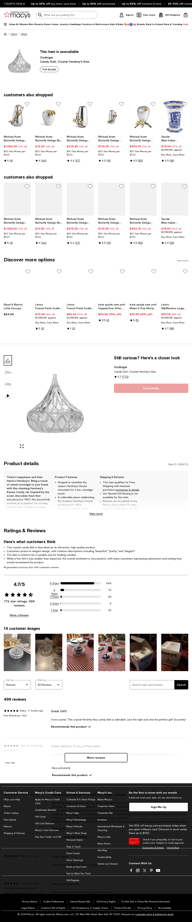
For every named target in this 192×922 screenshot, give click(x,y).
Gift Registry (72, 880)
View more (96, 513)
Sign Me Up (158, 807)
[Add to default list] (27, 104)
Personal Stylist (74, 840)
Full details (49, 69)
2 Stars (54, 603)
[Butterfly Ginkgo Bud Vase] (48, 116)
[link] (17, 148)
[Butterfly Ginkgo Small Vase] (111, 116)
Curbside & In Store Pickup (80, 799)
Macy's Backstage (76, 819)
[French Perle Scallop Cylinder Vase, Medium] (48, 284)
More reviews (96, 757)
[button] (49, 403)
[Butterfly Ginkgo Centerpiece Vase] (17, 116)
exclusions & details (127, 489)
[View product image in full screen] (22, 446)
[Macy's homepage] (5, 34)
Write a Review (19, 615)
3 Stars (54, 596)
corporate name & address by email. (154, 914)
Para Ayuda (10, 819)
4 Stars (54, 590)
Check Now (173, 847)
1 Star (54, 610)
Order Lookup (11, 813)
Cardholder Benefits (45, 810)
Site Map (102, 850)
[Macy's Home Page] (17, 15)
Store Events (73, 853)
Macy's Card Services (46, 830)
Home (14, 34)
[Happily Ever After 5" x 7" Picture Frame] (111, 284)
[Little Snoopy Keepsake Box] (17, 284)
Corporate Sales (106, 806)
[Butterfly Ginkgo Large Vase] (80, 116)
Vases (24, 34)
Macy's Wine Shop (76, 833)
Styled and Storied (108, 864)
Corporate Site (105, 813)
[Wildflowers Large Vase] (174, 284)
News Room (104, 843)
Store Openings (74, 860)
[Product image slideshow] (55, 403)
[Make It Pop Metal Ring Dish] (143, 284)
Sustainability (104, 857)
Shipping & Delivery (14, 833)
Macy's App (72, 813)
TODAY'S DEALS (14, 3)
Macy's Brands (74, 826)
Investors (102, 819)
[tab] (8, 360)
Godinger (46, 57)
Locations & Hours (76, 806)
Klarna (7, 806)
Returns (8, 826)
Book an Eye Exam (76, 867)
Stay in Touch (73, 846)
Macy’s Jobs (104, 837)
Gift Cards (40, 816)
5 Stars (54, 583)
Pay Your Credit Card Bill (48, 837)
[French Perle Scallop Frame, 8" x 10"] (80, 284)
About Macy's (105, 799)
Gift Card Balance (44, 823)
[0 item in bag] (185, 15)
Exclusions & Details (153, 847)
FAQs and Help (12, 799)
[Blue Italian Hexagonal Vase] (174, 116)
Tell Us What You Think (78, 873)
